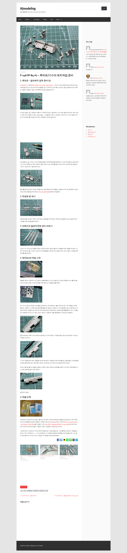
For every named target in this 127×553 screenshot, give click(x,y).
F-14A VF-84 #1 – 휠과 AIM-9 (28, 495)
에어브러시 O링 (99, 67)
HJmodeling (28, 8)
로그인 (90, 130)
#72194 (56, 426)
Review (45, 19)
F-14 (22, 490)
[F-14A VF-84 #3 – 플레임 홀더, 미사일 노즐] (29, 450)
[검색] (104, 8)
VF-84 (46, 490)
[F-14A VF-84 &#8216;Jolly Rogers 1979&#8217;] (49, 450)
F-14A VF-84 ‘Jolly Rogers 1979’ (47, 456)
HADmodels (53, 422)
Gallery (27, 19)
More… (58, 19)
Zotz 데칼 (48, 424)
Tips (52, 19)
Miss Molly (41, 490)
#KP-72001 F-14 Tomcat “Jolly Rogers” (43, 85)
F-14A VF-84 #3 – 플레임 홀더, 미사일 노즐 (66, 495)
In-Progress (36, 19)
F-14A (25, 490)
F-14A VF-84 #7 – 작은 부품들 (66, 456)
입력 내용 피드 (92, 132)
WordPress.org (91, 136)
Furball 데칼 (65, 424)
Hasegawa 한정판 (56, 424)
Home (19, 19)
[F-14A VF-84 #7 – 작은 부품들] (69, 450)
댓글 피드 (90, 134)
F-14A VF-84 (23, 487)
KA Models (23, 85)
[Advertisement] (49, 130)
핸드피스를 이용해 (44, 192)
